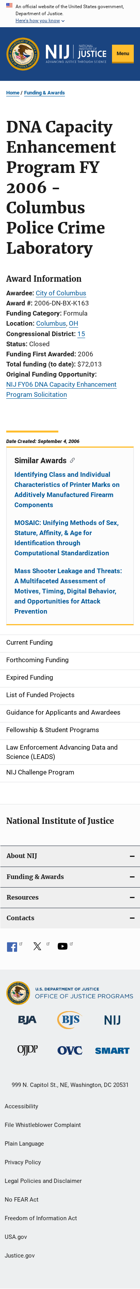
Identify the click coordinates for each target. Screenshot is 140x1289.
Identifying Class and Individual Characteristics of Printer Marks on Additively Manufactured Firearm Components (67, 490)
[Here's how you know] (70, 13)
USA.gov (16, 1236)
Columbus (51, 323)
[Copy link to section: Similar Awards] (70, 460)
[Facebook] (14, 949)
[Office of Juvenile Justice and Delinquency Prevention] (28, 1057)
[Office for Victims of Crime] (70, 1056)
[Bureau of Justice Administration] (27, 1026)
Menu (123, 53)
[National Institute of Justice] (112, 1026)
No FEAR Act (21, 1199)
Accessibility (21, 1106)
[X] (40, 949)
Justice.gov (20, 1255)
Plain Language (24, 1143)
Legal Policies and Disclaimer (43, 1180)
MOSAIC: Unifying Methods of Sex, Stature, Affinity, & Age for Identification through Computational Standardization (66, 538)
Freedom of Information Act (41, 1218)
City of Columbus (61, 293)
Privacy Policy (23, 1162)
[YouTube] (65, 949)
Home (12, 93)
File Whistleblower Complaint (43, 1125)
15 (81, 334)
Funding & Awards (44, 93)
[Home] (76, 54)
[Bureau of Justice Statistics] (69, 1030)
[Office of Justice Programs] (23, 54)
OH (73, 323)
